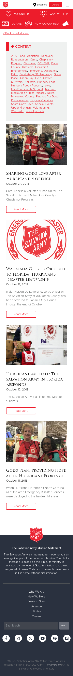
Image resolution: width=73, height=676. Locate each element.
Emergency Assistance (43, 70)
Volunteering (41, 107)
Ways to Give (37, 601)
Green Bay (26, 78)
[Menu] (66, 4)
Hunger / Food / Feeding (26, 85)
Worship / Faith (35, 111)
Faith (14, 74)
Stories (36, 611)
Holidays (30, 82)
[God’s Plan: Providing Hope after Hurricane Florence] (36, 441)
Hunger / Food (46, 82)
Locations (41, 4)
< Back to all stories (16, 33)
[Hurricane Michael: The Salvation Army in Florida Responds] (36, 345)
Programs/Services (41, 100)
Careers (36, 616)
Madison (50, 89)
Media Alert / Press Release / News (32, 93)
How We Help (36, 596)
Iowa (47, 85)
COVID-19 (43, 63)
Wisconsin (17, 111)
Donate (55, 4)
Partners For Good (47, 96)
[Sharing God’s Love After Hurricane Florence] (36, 144)
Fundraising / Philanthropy (35, 74)
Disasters (27, 67)
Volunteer (37, 606)
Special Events (44, 104)
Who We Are (36, 591)
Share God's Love (22, 104)
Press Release (19, 100)
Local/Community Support (27, 89)
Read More (21, 209)
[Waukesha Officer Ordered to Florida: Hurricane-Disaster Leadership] (36, 240)
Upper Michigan (21, 107)
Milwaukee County (22, 96)
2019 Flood (18, 56)
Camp (33, 59)
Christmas (29, 63)
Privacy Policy (53, 664)
